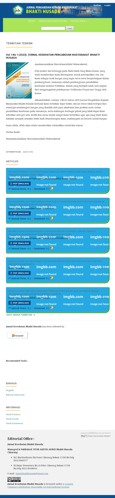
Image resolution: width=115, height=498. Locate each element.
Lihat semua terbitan (19, 315)
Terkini (31, 21)
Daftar (97, 5)
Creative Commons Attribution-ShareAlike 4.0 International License (40, 485)
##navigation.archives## (53, 21)
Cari (70, 28)
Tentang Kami (78, 21)
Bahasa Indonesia (15, 394)
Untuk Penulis (12, 418)
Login (107, 5)
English (10, 390)
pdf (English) (20, 183)
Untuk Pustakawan (14, 423)
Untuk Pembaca (13, 414)
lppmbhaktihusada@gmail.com (32, 473)
